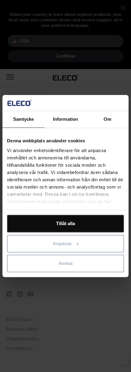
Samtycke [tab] (23, 119)
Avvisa (65, 263)
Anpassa (62, 243)
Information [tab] (65, 119)
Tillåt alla (65, 223)
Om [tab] (107, 119)
